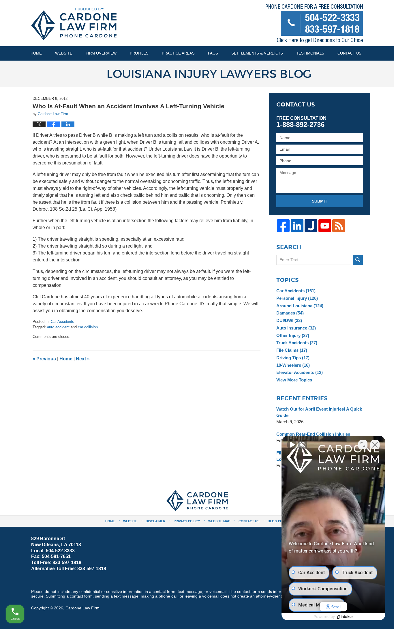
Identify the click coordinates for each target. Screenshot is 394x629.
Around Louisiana (299, 305)
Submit (319, 201)
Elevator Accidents (299, 372)
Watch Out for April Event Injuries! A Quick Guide (319, 412)
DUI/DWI (289, 320)
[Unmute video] (292, 444)
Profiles (139, 53)
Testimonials (310, 53)
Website (63, 53)
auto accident (58, 327)
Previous (44, 358)
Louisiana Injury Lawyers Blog (74, 24)
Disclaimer (155, 521)
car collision (88, 327)
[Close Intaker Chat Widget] (375, 444)
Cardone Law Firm (82, 608)
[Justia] (311, 225)
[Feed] (339, 225)
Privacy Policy (187, 521)
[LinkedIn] (297, 225)
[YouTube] (325, 225)
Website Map (219, 521)
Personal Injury (297, 298)
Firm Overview (101, 53)
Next (83, 358)
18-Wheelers (293, 365)
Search (358, 260)
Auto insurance (296, 327)
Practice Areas (178, 53)
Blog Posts (278, 521)
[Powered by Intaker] (345, 617)
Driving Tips (292, 357)
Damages (290, 312)
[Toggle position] (362, 444)
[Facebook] (283, 225)
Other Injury (292, 335)
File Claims (291, 350)
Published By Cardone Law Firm (314, 25)
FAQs (213, 53)
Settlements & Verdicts (257, 53)
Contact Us (349, 53)
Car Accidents (62, 321)
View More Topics (294, 379)
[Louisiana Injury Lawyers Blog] (197, 74)
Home (36, 53)
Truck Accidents (296, 342)
